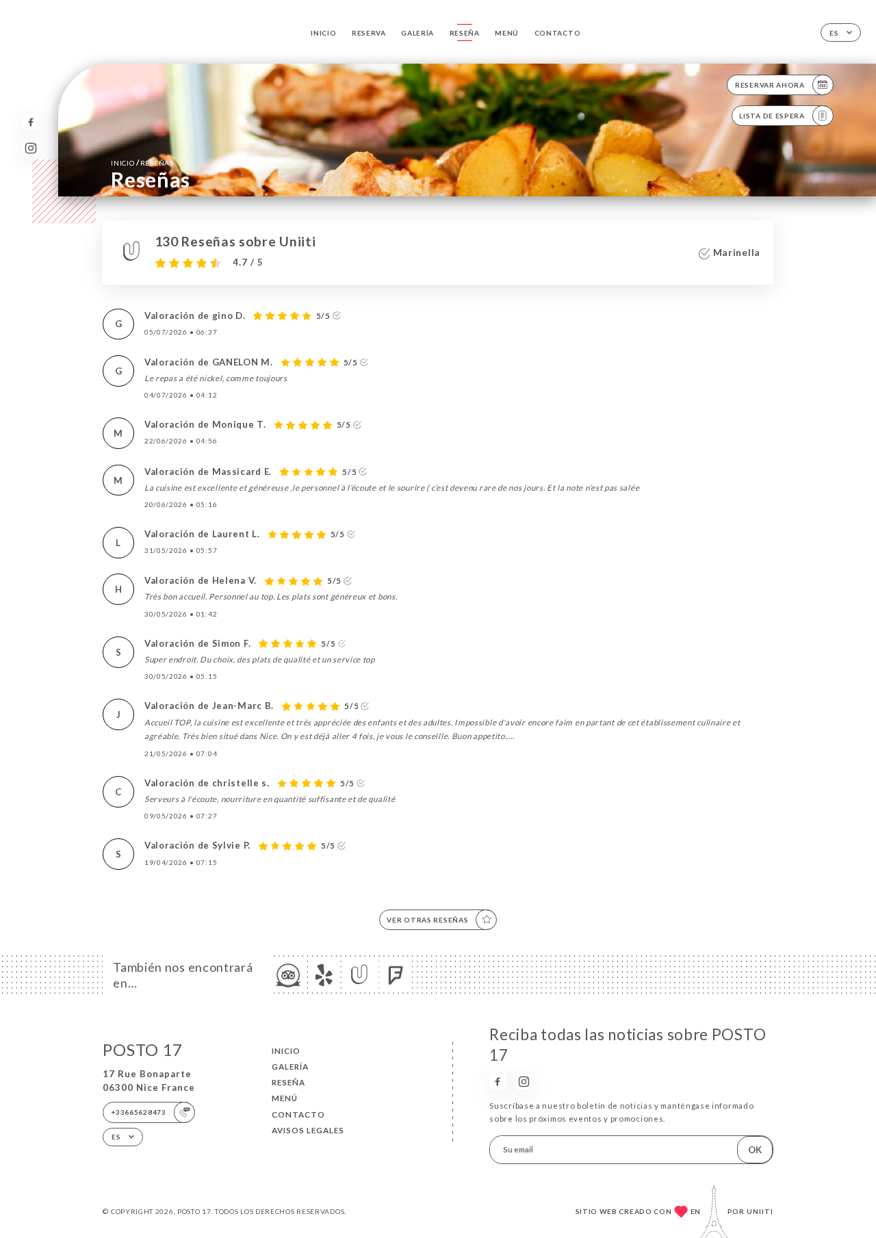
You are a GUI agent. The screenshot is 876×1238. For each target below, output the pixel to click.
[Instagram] (30, 148)
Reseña (465, 33)
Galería (417, 33)
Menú (507, 33)
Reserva (369, 33)
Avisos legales (308, 1130)
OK (755, 1149)
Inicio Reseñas (142, 162)
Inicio (323, 33)
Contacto (557, 33)
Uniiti (760, 1211)
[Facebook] (30, 122)
